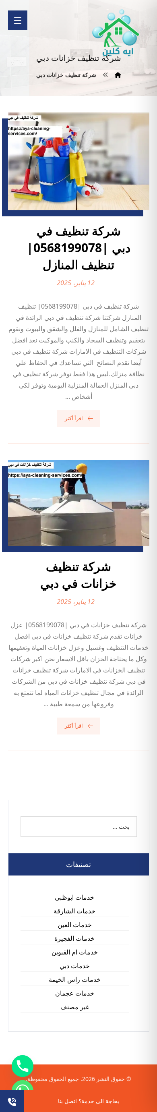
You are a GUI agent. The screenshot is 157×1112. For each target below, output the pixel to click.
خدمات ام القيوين (75, 952)
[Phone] (22, 1066)
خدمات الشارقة (74, 911)
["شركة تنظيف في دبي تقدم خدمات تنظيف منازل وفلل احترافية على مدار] (116, 33)
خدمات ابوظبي (74, 897)
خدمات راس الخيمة (75, 979)
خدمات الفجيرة (74, 938)
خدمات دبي (75, 965)
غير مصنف (74, 1006)
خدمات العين (75, 924)
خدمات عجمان (74, 993)
